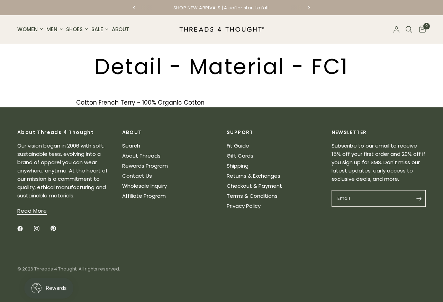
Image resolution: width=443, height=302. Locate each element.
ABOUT (120, 29)
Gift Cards (240, 155)
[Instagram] (41, 228)
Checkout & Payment (254, 185)
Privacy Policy (244, 206)
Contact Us (137, 175)
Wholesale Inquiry (144, 185)
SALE (97, 29)
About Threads (141, 155)
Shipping (237, 165)
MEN (51, 29)
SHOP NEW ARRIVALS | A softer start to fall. (221, 8)
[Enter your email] (419, 198)
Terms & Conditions (252, 195)
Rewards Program (145, 165)
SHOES (74, 29)
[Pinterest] (58, 228)
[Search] (409, 29)
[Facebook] (25, 228)
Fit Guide (238, 145)
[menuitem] (31, 29)
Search (131, 145)
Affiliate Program (144, 195)
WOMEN (27, 29)
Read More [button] (32, 211)
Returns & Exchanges (253, 175)
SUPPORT (240, 132)
